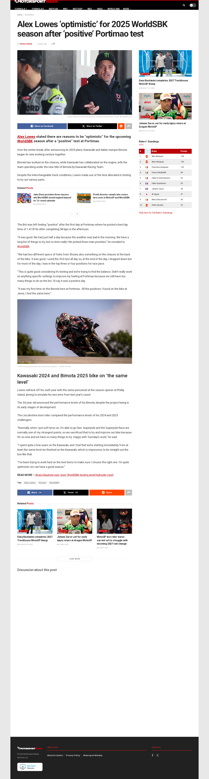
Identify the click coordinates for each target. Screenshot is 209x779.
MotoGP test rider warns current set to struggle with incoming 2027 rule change (112, 540)
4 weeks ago (40, 204)
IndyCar (53, 9)
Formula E (38, 9)
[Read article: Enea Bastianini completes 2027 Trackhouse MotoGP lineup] (34, 521)
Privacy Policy (73, 755)
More (126, 9)
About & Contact (55, 755)
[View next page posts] (77, 214)
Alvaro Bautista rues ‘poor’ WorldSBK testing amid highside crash (74, 475)
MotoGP (77, 9)
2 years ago (42, 44)
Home (19, 15)
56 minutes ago (26, 544)
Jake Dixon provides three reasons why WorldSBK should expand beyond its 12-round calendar (52, 197)
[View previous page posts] (72, 214)
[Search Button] (184, 5)
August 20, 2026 (147, 131)
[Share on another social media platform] (128, 126)
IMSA (100, 9)
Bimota (42, 483)
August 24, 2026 (147, 88)
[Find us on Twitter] (157, 755)
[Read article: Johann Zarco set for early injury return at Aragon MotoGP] (74, 521)
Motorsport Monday (92, 755)
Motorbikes (29, 15)
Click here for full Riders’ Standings (155, 212)
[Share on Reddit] (121, 126)
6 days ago (103, 548)
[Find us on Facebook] (152, 755)
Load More (74, 559)
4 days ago (63, 544)
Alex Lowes (26, 137)
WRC (65, 9)
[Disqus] (74, 612)
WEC (90, 9)
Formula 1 (21, 9)
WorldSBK (25, 141)
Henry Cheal (26, 44)
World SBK (114, 9)
